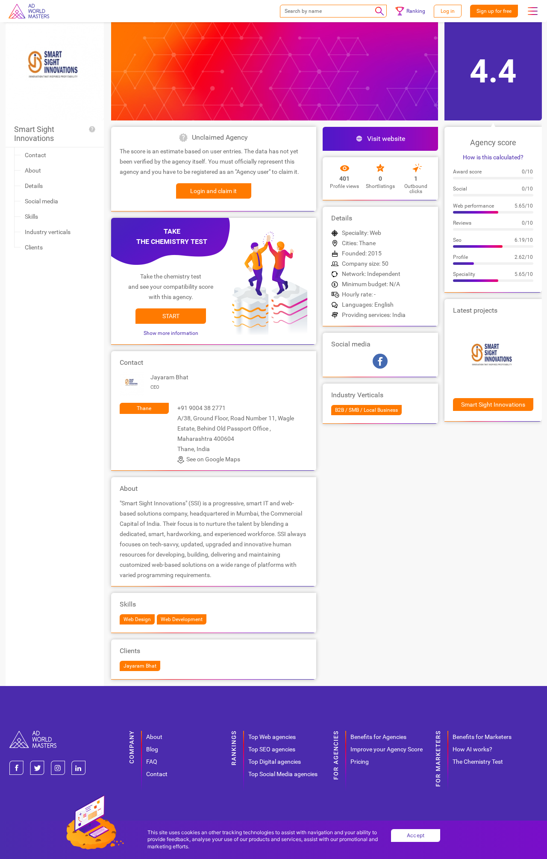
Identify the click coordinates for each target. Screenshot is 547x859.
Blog (152, 749)
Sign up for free (494, 11)
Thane (144, 408)
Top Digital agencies (274, 761)
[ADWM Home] (32, 734)
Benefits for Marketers (482, 736)
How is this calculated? (493, 157)
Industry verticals (48, 232)
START (170, 316)
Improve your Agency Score (386, 749)
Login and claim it (213, 191)
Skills (31, 216)
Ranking (415, 11)
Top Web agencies (272, 736)
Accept (416, 835)
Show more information (171, 333)
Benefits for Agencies (378, 736)
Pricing (359, 761)
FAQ (151, 761)
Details (34, 185)
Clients (34, 247)
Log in (448, 11)
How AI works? (472, 749)
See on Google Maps (213, 459)
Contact (35, 155)
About (33, 170)
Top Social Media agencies (283, 774)
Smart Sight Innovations (34, 134)
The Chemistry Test (478, 761)
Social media (41, 201)
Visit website (386, 139)
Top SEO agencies (271, 749)
